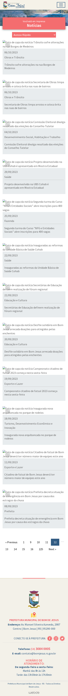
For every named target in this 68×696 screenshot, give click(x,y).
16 (32, 549)
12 (55, 542)
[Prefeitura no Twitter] (62, 638)
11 (46, 542)
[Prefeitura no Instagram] (56, 638)
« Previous (11, 542)
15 (23, 549)
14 (15, 549)
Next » (52, 549)
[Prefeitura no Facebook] (50, 638)
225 (41, 549)
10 (38, 542)
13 (6, 549)
